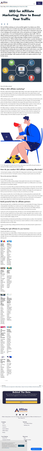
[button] (25, 441)
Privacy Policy (7, 447)
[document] (21, 225)
